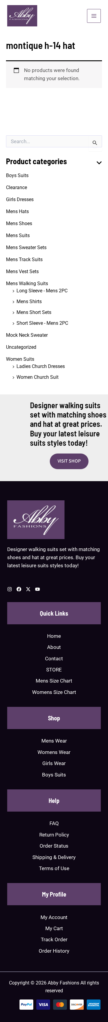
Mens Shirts (29, 301)
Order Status (54, 846)
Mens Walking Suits (27, 283)
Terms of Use (54, 868)
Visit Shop (69, 461)
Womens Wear (54, 752)
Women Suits (20, 359)
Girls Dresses (20, 199)
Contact (54, 659)
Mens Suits (18, 235)
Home (54, 636)
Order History (54, 951)
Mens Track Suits (24, 259)
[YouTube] (37, 589)
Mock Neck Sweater (27, 335)
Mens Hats (17, 211)
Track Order (54, 939)
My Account (54, 917)
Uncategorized (21, 347)
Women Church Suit (37, 377)
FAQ (54, 823)
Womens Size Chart (54, 692)
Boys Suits (17, 175)
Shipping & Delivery (54, 857)
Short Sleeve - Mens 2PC (42, 323)
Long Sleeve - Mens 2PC (42, 291)
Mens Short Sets (33, 312)
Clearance (16, 187)
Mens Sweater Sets (26, 247)
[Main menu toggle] (94, 16)
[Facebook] (18, 589)
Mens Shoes (19, 223)
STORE (54, 670)
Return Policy (54, 835)
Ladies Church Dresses (40, 366)
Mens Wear (54, 741)
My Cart (54, 928)
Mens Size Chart (54, 681)
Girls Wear (54, 763)
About (54, 647)
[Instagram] (9, 589)
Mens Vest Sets (22, 271)
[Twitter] (28, 589)
